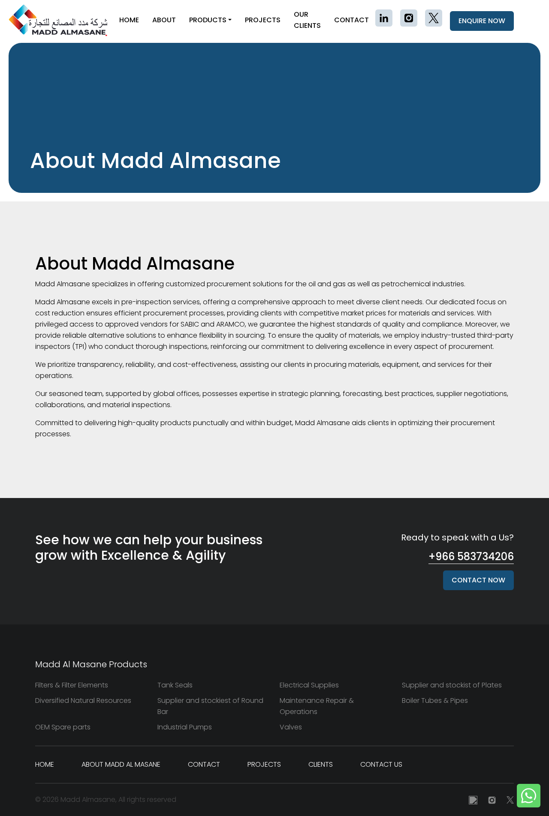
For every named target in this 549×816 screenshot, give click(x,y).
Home (129, 20)
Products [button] (207, 20)
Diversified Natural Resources (83, 700)
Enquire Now (482, 21)
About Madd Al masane (120, 764)
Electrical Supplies (309, 685)
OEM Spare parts (62, 727)
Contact (351, 20)
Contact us (381, 764)
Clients (320, 764)
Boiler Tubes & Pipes (435, 700)
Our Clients (307, 19)
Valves (291, 727)
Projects (263, 20)
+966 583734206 (471, 556)
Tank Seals (175, 685)
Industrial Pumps (184, 727)
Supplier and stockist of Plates (452, 685)
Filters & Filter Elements (71, 685)
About (164, 20)
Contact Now (478, 580)
